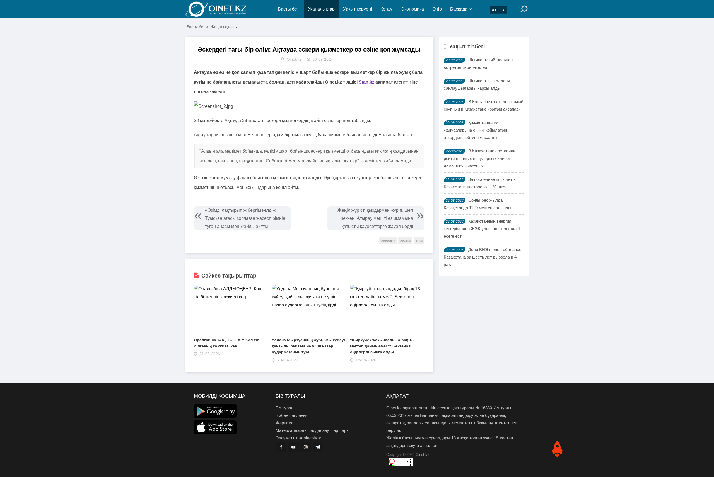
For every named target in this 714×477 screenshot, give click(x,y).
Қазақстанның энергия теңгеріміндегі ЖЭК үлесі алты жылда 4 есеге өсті (482, 228)
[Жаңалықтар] (220, 9)
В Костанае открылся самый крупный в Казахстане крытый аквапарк (483, 105)
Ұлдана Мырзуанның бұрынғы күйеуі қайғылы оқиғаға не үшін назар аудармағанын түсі (308, 346)
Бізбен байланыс (292, 415)
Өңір (437, 9)
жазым (405, 240)
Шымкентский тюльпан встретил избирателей (478, 63)
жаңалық (388, 240)
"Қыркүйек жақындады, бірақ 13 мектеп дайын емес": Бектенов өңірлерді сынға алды (382, 346)
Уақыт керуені (357, 9)
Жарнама (284, 422)
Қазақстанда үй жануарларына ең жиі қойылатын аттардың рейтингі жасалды (475, 130)
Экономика (412, 9)
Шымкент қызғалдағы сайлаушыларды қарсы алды (477, 84)
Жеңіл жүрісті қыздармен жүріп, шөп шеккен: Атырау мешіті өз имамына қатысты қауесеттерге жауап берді (375, 218)
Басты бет (288, 9)
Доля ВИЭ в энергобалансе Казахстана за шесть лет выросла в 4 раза (482, 257)
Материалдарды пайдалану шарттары (312, 430)
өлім (419, 240)
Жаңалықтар (321, 9)
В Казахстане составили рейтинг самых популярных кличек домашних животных (479, 158)
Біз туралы (286, 407)
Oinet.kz (422, 454)
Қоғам (386, 9)
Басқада (458, 9)
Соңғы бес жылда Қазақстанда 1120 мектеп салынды (477, 204)
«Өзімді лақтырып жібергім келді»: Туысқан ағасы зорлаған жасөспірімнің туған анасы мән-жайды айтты (245, 218)
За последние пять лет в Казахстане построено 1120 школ (480, 183)
